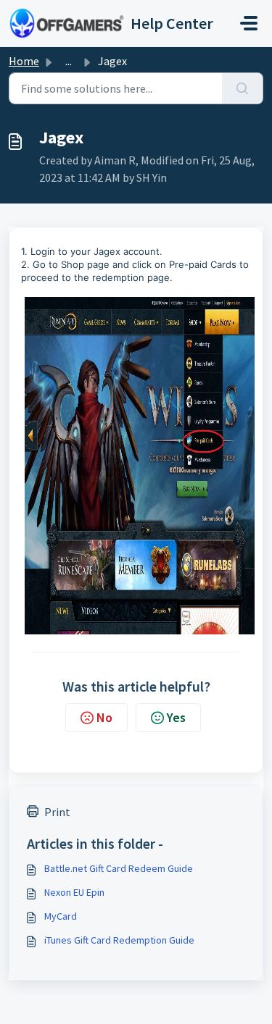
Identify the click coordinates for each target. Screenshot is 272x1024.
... (68, 61)
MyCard (60, 916)
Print (57, 812)
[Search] (242, 88)
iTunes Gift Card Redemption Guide (119, 940)
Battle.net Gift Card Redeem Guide (118, 868)
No (104, 717)
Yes (176, 717)
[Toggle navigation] (248, 23)
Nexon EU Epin (74, 892)
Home (24, 61)
